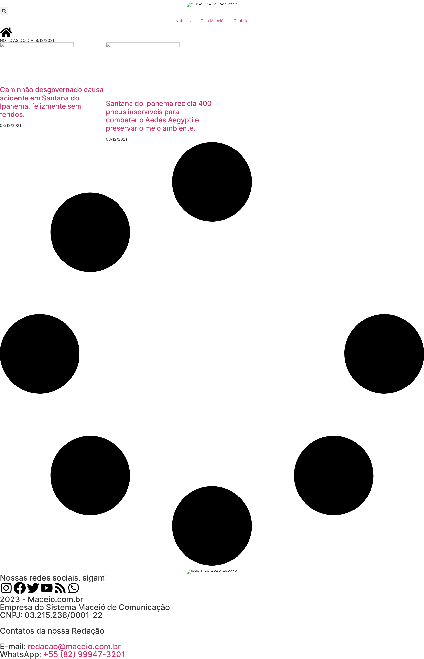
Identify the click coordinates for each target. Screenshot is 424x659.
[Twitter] (33, 588)
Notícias (183, 20)
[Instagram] (6, 588)
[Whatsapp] (73, 588)
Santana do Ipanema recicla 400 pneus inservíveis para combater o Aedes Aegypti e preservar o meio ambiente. (159, 115)
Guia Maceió (212, 20)
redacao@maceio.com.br (74, 646)
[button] (4, 11)
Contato (241, 20)
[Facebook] (19, 588)
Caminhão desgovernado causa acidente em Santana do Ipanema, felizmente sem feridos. (52, 102)
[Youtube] (46, 588)
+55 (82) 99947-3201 (84, 654)
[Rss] (60, 588)
